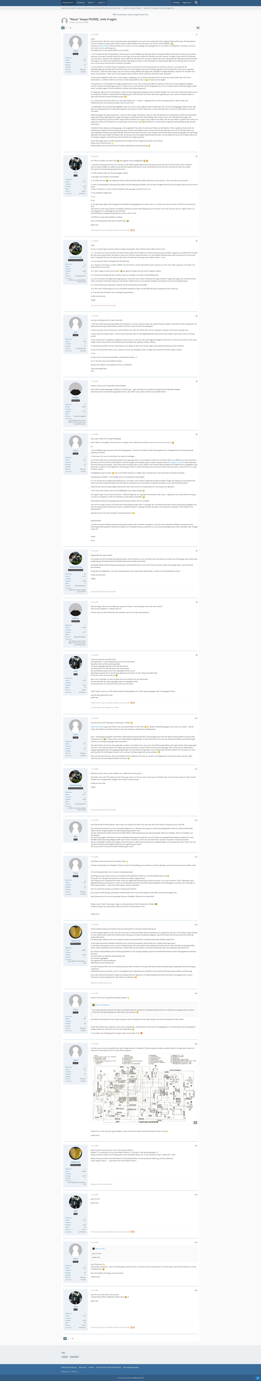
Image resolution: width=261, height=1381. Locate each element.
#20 (196, 1290)
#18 (196, 1195)
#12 (196, 820)
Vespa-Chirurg (96, 727)
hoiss (73, 22)
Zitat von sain (100, 1249)
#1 (197, 35)
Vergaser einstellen (177, 462)
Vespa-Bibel (104, 46)
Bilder (67, 189)
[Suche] (196, 2)
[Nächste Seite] (70, 27)
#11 (196, 769)
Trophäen (68, 62)
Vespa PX (64, 1357)
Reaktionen (68, 58)
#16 (196, 1044)
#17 (196, 1146)
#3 (197, 241)
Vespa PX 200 (74, 1357)
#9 (197, 655)
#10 (196, 718)
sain (109, 707)
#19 (196, 1242)
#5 (197, 381)
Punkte (67, 60)
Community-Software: (130, 1378)
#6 (197, 434)
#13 (196, 857)
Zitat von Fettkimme (102, 1005)
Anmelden (176, 3)
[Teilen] (198, 27)
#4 (197, 316)
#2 (197, 156)
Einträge (67, 67)
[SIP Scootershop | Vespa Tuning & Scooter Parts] (130, 14)
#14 (196, 925)
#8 (197, 602)
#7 (197, 551)
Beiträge (67, 65)
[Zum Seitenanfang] (257, 1378)
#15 (196, 993)
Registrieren (187, 3)
